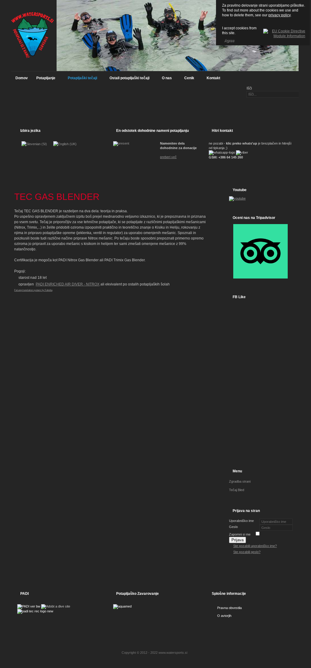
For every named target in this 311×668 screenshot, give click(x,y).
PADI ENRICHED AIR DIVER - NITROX (68, 284)
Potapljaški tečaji (80, 79)
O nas (165, 79)
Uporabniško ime (241, 521)
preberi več (168, 157)
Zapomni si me (239, 534)
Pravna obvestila (229, 608)
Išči (249, 88)
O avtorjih (224, 615)
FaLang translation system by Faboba (33, 290)
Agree (229, 40)
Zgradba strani (239, 481)
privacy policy (279, 15)
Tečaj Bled (236, 490)
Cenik (187, 79)
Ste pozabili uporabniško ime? (255, 546)
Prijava (237, 540)
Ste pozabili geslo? (246, 552)
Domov (21, 78)
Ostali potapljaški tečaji (127, 79)
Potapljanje (43, 79)
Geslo (233, 527)
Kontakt (213, 78)
